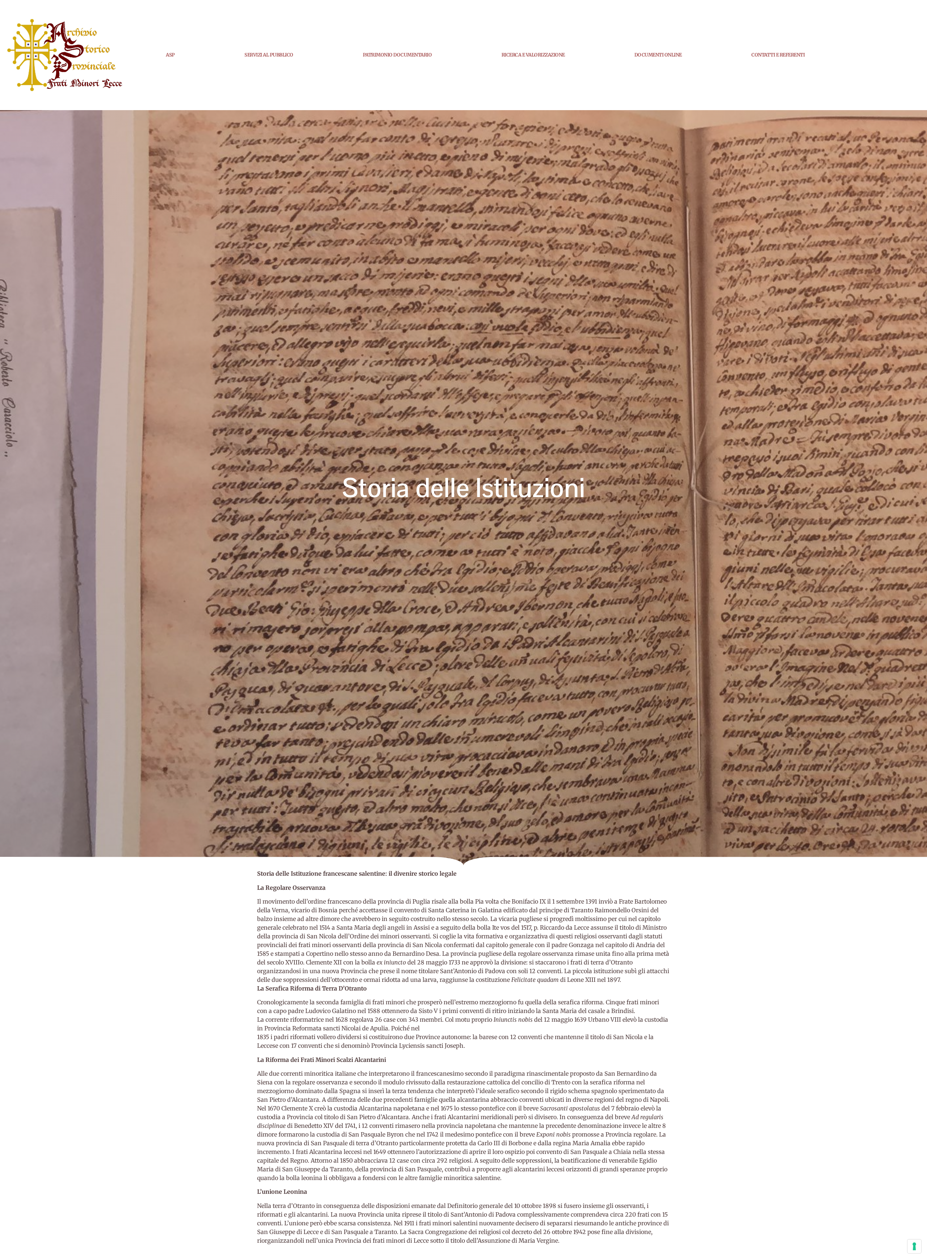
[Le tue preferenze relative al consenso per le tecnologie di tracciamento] (914, 1246)
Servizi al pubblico (268, 55)
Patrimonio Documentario (397, 55)
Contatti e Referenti (778, 55)
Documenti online (658, 55)
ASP (170, 55)
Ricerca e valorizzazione (533, 55)
